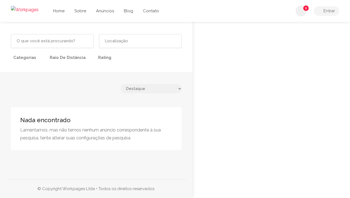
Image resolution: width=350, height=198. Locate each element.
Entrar (328, 10)
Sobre (80, 10)
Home (59, 10)
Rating (104, 57)
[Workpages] (25, 9)
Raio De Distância (68, 57)
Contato (151, 10)
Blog (128, 10)
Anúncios (105, 10)
